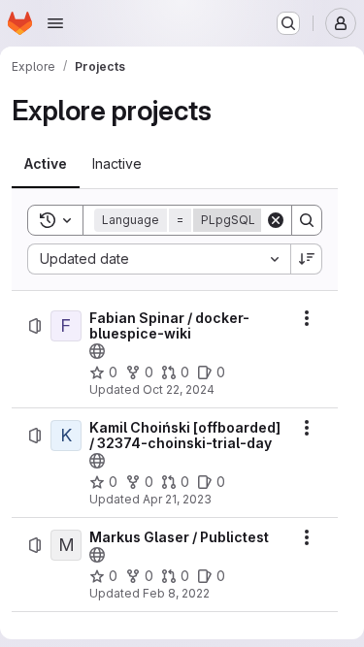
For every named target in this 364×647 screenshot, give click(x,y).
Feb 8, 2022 (176, 593)
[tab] (46, 164)
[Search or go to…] (288, 23)
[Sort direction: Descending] (306, 259)
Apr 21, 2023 (177, 499)
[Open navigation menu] (55, 23)
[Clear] (275, 220)
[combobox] (158, 259)
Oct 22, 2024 (179, 389)
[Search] (306, 220)
